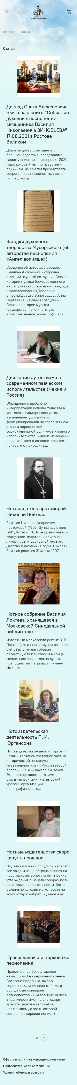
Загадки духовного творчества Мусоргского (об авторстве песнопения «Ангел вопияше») (38, 250)
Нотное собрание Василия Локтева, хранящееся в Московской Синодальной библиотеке (36, 622)
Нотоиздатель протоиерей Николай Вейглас (36, 511)
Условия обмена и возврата (23, 1072)
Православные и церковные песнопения (37, 960)
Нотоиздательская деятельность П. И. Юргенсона (27, 737)
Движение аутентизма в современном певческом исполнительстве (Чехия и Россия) (36, 386)
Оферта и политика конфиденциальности (34, 1059)
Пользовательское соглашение (26, 1066)
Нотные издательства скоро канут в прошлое (37, 855)
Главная (8, 32)
